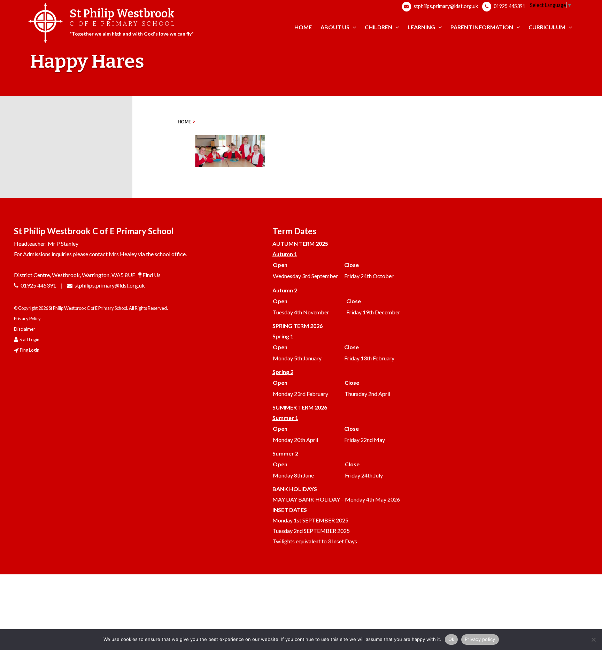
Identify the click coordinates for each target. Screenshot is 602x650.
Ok (451, 639)
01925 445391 (509, 6)
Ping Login (29, 350)
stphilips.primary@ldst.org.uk (445, 6)
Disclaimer (24, 329)
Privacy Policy (27, 318)
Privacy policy (480, 639)
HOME (184, 121)
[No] (593, 639)
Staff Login (29, 339)
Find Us (151, 275)
